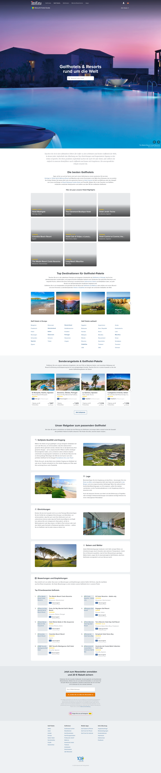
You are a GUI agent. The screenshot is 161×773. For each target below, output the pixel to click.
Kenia (99, 331)
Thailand (100, 344)
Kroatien (66, 331)
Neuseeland (101, 338)
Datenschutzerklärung (85, 706)
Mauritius (118, 335)
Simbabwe (118, 341)
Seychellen (101, 341)
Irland (32, 331)
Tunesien (117, 344)
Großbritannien (68, 328)
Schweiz (50, 338)
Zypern (33, 344)
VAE (99, 347)
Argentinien (101, 325)
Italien (49, 331)
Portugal (67, 335)
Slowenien (67, 338)
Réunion (83, 341)
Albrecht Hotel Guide (42, 8)
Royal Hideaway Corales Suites (72, 182)
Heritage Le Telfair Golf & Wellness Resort (57, 178)
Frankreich (34, 328)
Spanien (33, 341)
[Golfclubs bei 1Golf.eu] (36, 3)
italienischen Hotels (90, 281)
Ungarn (66, 341)
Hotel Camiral (88, 180)
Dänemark (51, 325)
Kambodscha (119, 328)
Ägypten (83, 325)
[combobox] (80, 78)
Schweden (34, 338)
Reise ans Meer (87, 482)
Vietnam (117, 347)
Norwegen (34, 335)
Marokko (100, 335)
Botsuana (84, 328)
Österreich (51, 335)
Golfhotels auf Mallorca (90, 285)
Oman (116, 338)
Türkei (49, 341)
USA (82, 347)
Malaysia (83, 335)
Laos (116, 331)
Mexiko (83, 338)
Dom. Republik (102, 328)
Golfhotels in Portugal (99, 277)
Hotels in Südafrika (78, 287)
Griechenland (52, 328)
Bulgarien (33, 325)
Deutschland (68, 325)
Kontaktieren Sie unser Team (64, 458)
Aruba (116, 325)
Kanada (83, 331)
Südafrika (84, 344)
